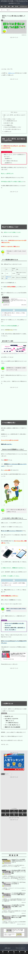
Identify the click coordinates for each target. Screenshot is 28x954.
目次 (12, 112)
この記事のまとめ (7, 131)
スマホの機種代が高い (8, 125)
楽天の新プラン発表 (8, 123)
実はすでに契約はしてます (9, 119)
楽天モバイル (11, 73)
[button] (22, 814)
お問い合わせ (7, 948)
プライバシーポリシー (20, 948)
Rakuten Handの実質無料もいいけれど (12, 127)
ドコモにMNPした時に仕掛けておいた (12, 129)
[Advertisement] (14, 52)
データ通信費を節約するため (10, 120)
